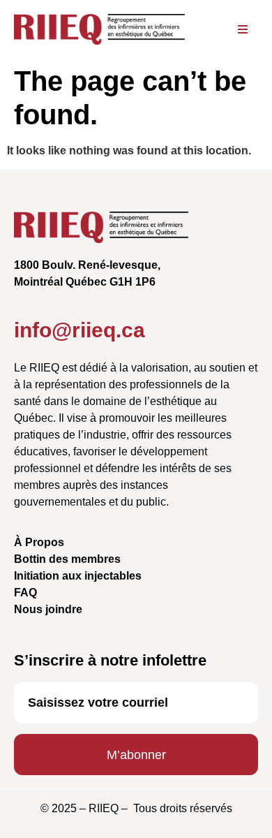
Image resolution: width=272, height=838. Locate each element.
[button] (243, 29)
